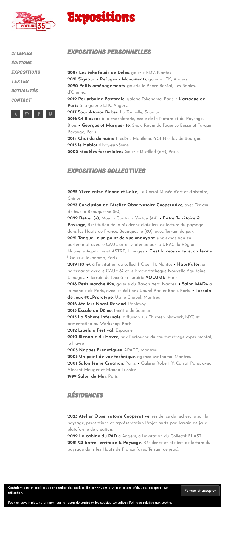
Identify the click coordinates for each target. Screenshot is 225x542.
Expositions (25, 72)
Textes (20, 81)
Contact (21, 100)
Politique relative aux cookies (150, 502)
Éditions (21, 63)
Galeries (21, 53)
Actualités (24, 91)
